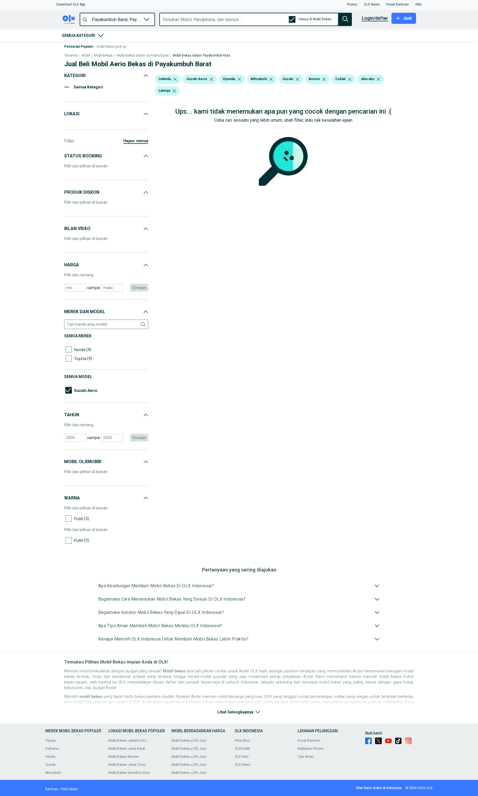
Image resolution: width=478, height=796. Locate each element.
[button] (70, 4)
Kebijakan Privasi (310, 749)
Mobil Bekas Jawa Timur (127, 765)
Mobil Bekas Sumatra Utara (129, 773)
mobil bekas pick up (111, 47)
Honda (50, 757)
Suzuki (50, 765)
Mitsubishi (53, 773)
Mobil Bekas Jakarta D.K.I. (127, 741)
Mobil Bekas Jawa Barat (126, 749)
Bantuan (51, 789)
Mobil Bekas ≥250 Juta (189, 773)
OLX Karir (242, 757)
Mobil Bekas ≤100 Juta (189, 741)
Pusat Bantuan (309, 741)
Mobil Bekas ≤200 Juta (189, 757)
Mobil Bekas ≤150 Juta (189, 749)
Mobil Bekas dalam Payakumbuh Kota (201, 55)
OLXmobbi (242, 749)
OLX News (242, 765)
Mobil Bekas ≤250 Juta (189, 765)
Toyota (50, 741)
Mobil (86, 55)
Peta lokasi (69, 789)
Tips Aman (306, 757)
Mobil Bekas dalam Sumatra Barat (143, 55)
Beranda (71, 55)
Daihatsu (52, 749)
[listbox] (175, 79)
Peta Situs (242, 741)
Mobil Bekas (103, 55)
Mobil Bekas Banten (123, 757)
